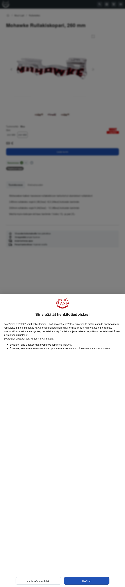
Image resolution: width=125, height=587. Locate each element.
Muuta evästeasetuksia (38, 580)
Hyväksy (86, 580)
